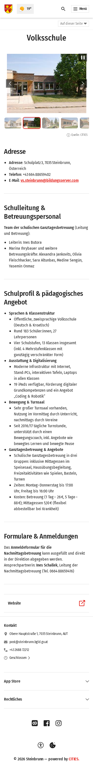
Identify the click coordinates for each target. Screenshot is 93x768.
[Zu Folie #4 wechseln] (69, 123)
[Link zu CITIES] (35, 723)
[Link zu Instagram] (59, 723)
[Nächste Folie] (83, 83)
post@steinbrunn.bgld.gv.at (28, 642)
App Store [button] (12, 681)
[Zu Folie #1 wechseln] (13, 123)
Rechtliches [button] (13, 699)
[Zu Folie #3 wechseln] (51, 123)
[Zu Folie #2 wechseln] (32, 123)
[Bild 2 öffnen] (46, 83)
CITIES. (74, 759)
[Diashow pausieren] (83, 57)
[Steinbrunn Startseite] (8, 8)
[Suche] (63, 9)
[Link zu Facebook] (47, 723)
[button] (20, 657)
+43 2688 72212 (19, 650)
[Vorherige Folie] (10, 83)
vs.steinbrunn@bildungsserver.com (50, 180)
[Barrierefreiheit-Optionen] (41, 745)
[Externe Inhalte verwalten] (53, 745)
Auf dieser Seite (71, 23)
